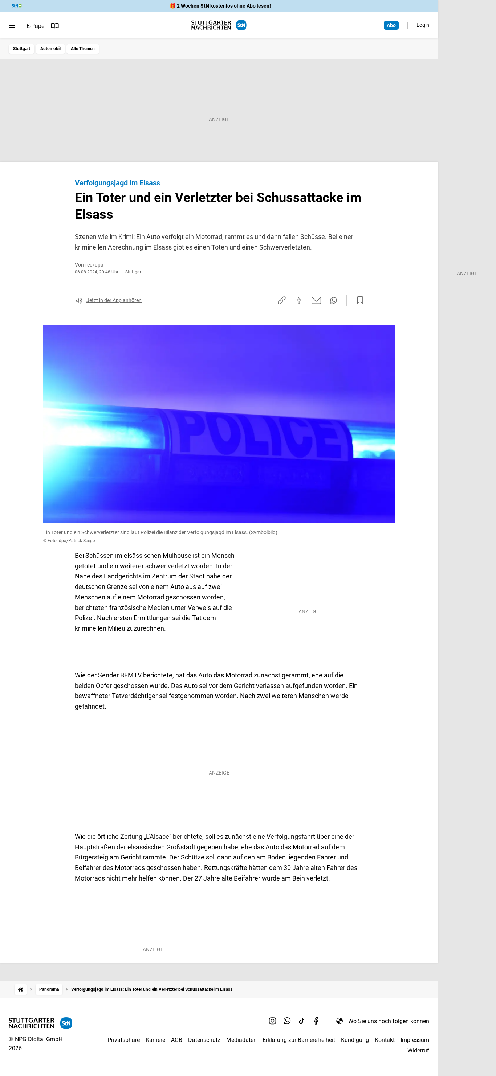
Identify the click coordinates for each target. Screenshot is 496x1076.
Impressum (415, 1039)
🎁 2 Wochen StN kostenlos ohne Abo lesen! (220, 6)
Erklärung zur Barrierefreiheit (299, 1039)
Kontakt (385, 1039)
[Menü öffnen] (12, 25)
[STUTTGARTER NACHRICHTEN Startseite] (219, 25)
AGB (176, 1039)
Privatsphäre (123, 1039)
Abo (391, 25)
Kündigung (355, 1039)
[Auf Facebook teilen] (299, 300)
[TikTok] (302, 1021)
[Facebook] (316, 1021)
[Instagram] (273, 1021)
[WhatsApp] (287, 1021)
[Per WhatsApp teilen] (333, 300)
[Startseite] (21, 989)
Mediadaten (241, 1039)
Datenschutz (204, 1039)
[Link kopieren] (282, 300)
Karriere (155, 1039)
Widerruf (418, 1050)
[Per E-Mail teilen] (316, 300)
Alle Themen (83, 48)
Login (422, 25)
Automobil (50, 48)
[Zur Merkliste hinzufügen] (358, 300)
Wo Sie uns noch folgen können (388, 1021)
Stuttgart (21, 48)
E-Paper (36, 25)
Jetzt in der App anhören (114, 300)
